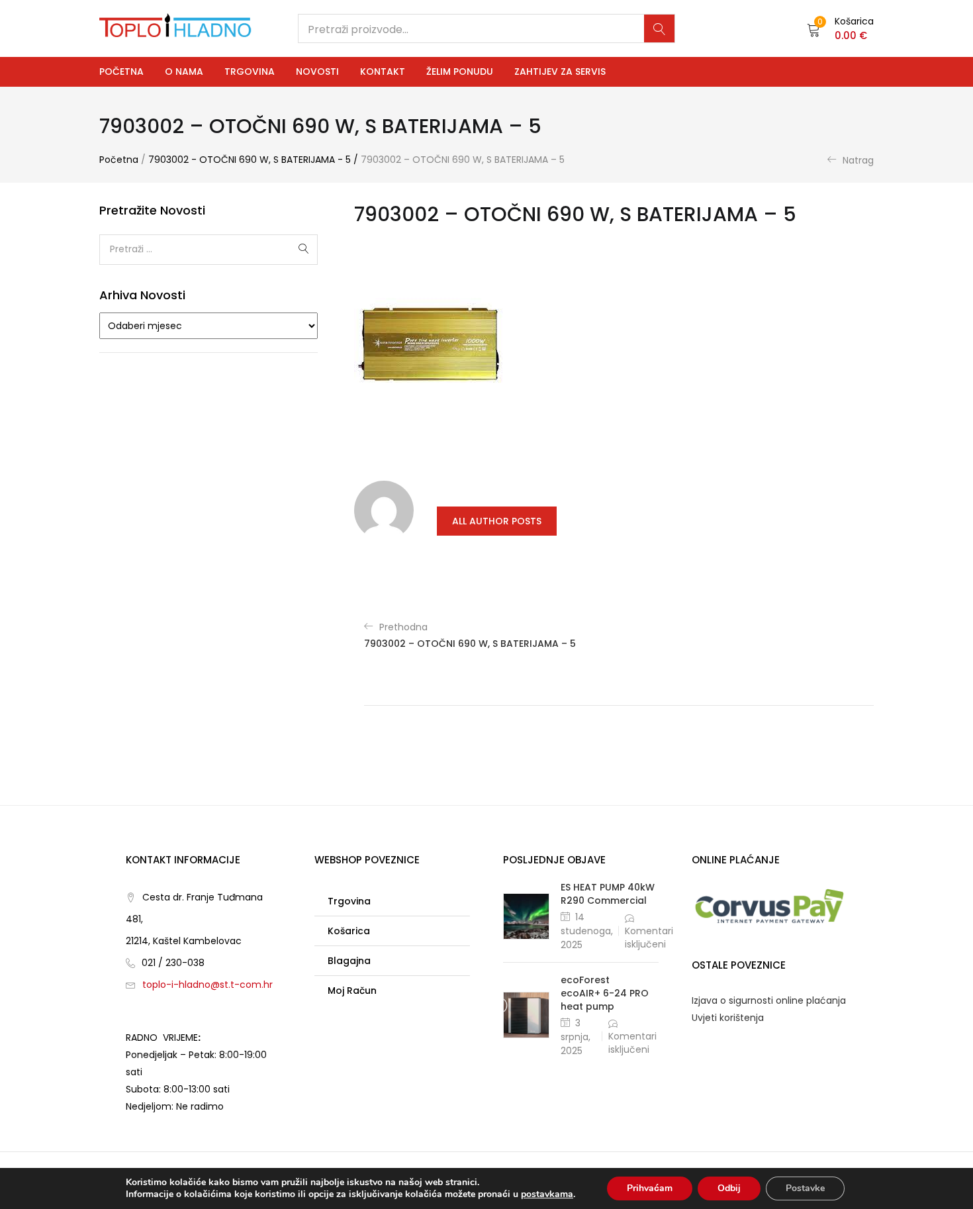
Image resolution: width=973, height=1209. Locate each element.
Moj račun (352, 990)
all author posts (496, 521)
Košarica (349, 931)
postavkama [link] (547, 1194)
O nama (184, 71)
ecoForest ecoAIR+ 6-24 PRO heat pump (605, 993)
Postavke (805, 1188)
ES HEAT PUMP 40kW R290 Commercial (608, 894)
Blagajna (349, 960)
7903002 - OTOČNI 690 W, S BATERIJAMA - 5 (249, 159)
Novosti (317, 71)
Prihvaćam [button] (649, 1188)
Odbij (729, 1188)
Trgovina (249, 71)
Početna (121, 71)
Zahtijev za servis (560, 71)
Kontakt (382, 71)
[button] (840, 28)
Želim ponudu (459, 71)
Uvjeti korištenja (728, 1017)
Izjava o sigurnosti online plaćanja (769, 1000)
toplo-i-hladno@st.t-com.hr (207, 984)
